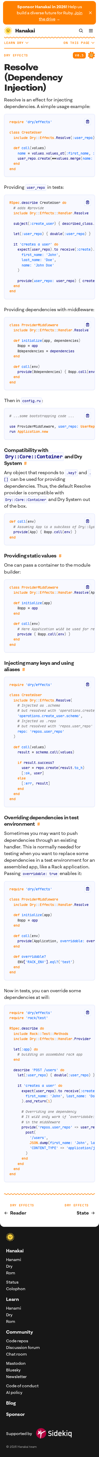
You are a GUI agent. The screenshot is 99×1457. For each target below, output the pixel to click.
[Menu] (91, 31)
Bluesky (13, 1369)
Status (12, 1282)
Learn (12, 1299)
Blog (11, 1403)
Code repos (17, 1340)
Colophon (15, 1288)
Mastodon (16, 1363)
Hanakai (15, 1251)
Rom (10, 1272)
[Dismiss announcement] (90, 12)
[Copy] (87, 121)
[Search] (81, 31)
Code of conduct (22, 1385)
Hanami (13, 1259)
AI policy (14, 1392)
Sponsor (15, 1414)
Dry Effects (16, 55)
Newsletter (16, 1376)
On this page (76, 43)
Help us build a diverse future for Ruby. (49, 12)
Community (19, 1332)
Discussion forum (23, 1347)
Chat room (16, 1354)
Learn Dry (14, 43)
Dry (9, 1266)
